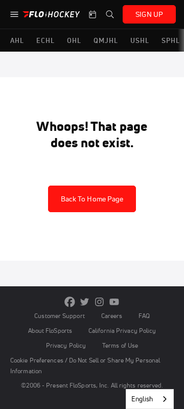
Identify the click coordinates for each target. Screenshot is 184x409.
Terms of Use (120, 345)
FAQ (144, 316)
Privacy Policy (66, 345)
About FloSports (50, 330)
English (142, 399)
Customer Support (59, 316)
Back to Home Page (92, 198)
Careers (112, 316)
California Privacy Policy (122, 330)
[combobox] (150, 399)
